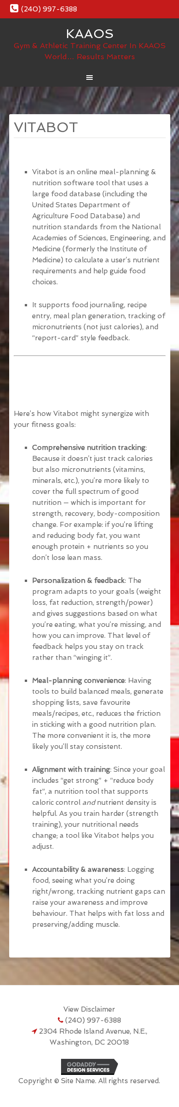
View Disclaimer (89, 1009)
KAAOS (90, 33)
